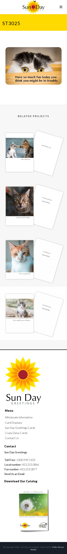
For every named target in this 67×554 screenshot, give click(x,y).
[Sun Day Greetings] (33, 7)
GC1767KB (33, 331)
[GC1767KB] (33, 300)
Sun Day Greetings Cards (20, 427)
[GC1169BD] (33, 246)
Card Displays (13, 422)
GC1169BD (33, 278)
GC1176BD (33, 224)
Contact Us (12, 438)
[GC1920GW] (33, 139)
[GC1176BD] (33, 192)
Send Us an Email (14, 474)
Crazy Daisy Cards (16, 433)
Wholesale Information (19, 417)
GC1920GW (33, 171)
